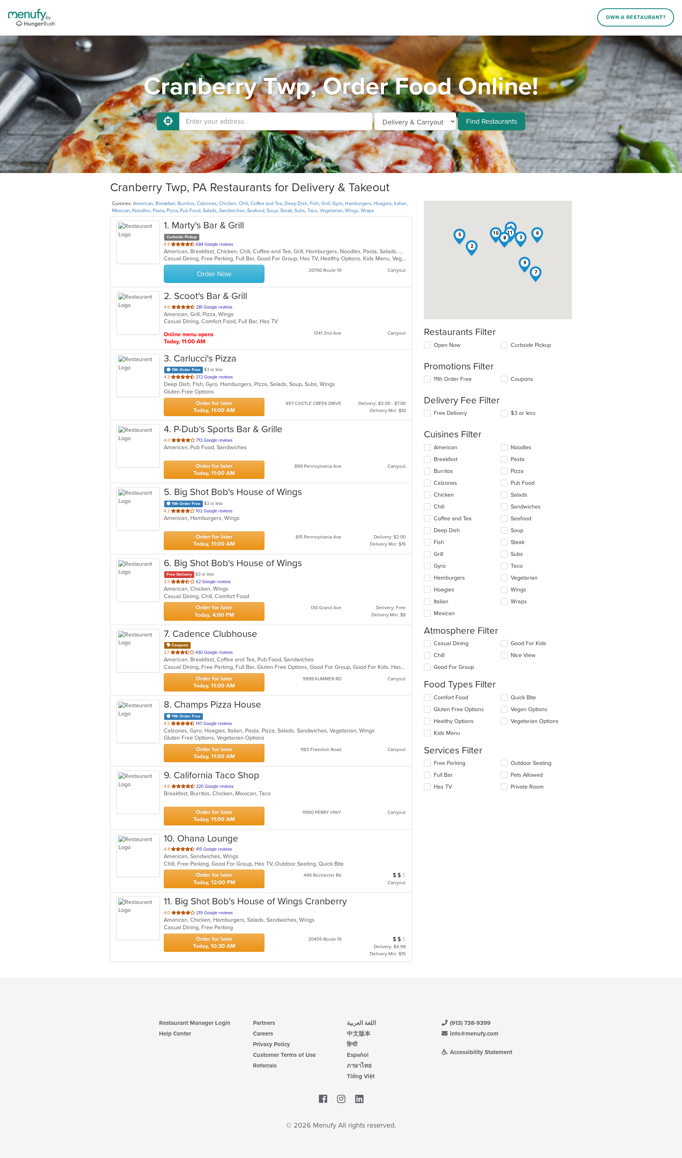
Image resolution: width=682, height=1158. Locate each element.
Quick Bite (523, 697)
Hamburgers (358, 203)
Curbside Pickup (531, 345)
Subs (299, 210)
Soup (272, 210)
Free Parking (449, 763)
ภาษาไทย (359, 1065)
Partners (264, 1022)
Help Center (175, 1033)
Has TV (443, 786)
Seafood (255, 210)
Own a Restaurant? (636, 17)
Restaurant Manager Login (194, 1022)
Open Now (447, 345)
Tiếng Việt (361, 1076)
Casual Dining (451, 643)
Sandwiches (232, 210)
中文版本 (359, 1033)
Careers (263, 1033)
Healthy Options (454, 721)
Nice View (523, 655)
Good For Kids (528, 643)
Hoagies (383, 203)
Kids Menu (447, 733)
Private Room (527, 786)
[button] (472, 248)
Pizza (172, 210)
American (143, 203)
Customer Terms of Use (284, 1054)
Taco (312, 210)
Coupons (522, 379)
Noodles (141, 210)
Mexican (121, 210)
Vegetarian (331, 210)
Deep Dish (296, 203)
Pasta (158, 210)
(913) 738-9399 (469, 1022)
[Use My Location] (168, 121)
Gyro (337, 203)
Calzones (207, 203)
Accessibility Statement (480, 1052)
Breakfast (165, 203)
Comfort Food (451, 697)
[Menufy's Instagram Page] (341, 1099)
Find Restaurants (491, 121)
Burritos (186, 203)
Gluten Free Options (459, 709)
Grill (325, 203)
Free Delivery (450, 413)
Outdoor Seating (531, 763)
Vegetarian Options (534, 721)
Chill (439, 655)
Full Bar (443, 775)
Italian (400, 203)
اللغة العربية (361, 1022)
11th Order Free (453, 379)
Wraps (367, 210)
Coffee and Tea (266, 203)
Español (358, 1054)
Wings (351, 210)
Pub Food (190, 210)
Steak (286, 210)
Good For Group (454, 667)
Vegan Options (529, 709)
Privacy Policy (271, 1044)
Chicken (227, 203)
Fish (314, 203)
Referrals (265, 1065)
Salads (210, 210)
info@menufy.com (473, 1033)
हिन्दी (352, 1044)
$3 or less (523, 413)
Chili (243, 203)
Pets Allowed (527, 775)
